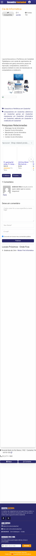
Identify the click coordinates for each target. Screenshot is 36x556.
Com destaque (14, 531)
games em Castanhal (24, 114)
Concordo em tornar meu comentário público (17, 236)
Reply (5, 195)
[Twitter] (8, 518)
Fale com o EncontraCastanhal (12, 529)
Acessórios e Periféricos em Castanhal (17, 109)
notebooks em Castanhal (12, 121)
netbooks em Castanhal (22, 118)
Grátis (23, 531)
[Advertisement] (18, 38)
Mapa (10, 462)
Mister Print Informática (26, 250)
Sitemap (24, 552)
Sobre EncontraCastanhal (10, 526)
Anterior (7, 175)
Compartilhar (8, 15)
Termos (12, 552)
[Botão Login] (29, 2)
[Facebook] (3, 518)
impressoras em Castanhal (13, 116)
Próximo (16, 175)
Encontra (16, 2)
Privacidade (18, 552)
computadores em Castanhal (14, 112)
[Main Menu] (2, 2)
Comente (28, 462)
